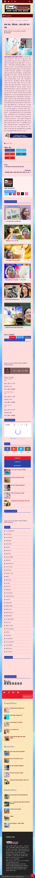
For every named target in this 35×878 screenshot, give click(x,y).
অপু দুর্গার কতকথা (9, 537)
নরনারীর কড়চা (8, 589)
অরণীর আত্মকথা (8, 540)
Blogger (13, 337)
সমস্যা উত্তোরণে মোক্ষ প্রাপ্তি (16, 722)
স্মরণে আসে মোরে (9, 651)
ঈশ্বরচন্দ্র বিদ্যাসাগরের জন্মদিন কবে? (17, 708)
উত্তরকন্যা (8, 547)
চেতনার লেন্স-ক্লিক (9, 567)
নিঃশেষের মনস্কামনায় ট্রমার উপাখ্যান (13, 299)
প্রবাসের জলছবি (9, 602)
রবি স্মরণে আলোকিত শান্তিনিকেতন (18, 485)
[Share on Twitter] (21, 150)
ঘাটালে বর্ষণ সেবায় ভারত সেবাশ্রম (17, 493)
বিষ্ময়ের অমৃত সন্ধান (9, 612)
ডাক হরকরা (8, 583)
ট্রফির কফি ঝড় (8, 580)
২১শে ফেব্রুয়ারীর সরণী (10, 531)
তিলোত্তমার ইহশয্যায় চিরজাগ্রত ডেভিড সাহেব (20, 501)
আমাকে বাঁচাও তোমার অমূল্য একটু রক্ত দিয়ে (14, 327)
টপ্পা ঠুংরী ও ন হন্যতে (9, 573)
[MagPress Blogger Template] (17, 8)
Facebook (27, 337)
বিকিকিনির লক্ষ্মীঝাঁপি (9, 606)
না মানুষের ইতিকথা (9, 593)
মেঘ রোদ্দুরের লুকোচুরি (9, 619)
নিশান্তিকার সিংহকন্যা (10, 596)
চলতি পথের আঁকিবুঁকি (9, 557)
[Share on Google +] (10, 154)
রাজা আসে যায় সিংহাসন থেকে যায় (17, 477)
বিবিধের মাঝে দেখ (9, 609)
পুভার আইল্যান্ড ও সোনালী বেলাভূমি (17, 823)
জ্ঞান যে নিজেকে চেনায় (14, 729)
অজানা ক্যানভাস (9, 534)
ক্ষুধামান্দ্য (11, 816)
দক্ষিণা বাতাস (8, 586)
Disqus (19, 337)
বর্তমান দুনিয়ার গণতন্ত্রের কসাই (16, 715)
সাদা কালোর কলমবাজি (10, 642)
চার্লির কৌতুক (8, 560)
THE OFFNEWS (5, 876)
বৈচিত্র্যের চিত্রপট (9, 616)
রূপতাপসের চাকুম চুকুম (10, 629)
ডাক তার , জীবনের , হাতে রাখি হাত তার (17, 26)
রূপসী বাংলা (8, 632)
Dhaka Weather (8, 405)
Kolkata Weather (8, 379)
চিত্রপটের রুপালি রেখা (9, 563)
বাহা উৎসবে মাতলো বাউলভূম (15, 809)
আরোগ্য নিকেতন (11, 20)
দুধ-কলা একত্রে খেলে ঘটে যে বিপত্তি (13, 260)
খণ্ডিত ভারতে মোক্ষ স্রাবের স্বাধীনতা (18, 469)
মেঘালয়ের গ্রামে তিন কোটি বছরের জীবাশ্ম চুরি (19, 795)
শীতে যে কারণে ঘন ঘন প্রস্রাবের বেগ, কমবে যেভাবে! (16, 279)
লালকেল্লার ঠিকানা (9, 638)
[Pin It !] (10, 158)
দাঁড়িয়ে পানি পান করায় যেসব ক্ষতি (12, 240)
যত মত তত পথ (8, 622)
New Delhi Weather (9, 392)
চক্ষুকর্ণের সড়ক (8, 554)
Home (6, 20)
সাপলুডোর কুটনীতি (9, 645)
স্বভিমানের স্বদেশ (9, 648)
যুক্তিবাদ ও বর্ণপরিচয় (9, 625)
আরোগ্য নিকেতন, (8, 32)
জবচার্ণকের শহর (8, 570)
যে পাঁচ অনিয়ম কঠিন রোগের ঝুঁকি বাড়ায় (13, 221)
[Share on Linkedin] (21, 154)
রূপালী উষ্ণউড (8, 635)
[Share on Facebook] (10, 150)
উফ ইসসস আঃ (8, 550)
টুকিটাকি (7, 576)
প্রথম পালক (8, 599)
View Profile (11, 191)
